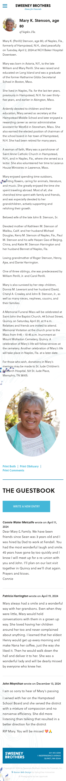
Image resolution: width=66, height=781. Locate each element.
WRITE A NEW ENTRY (26, 506)
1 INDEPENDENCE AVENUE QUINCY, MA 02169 (49, 757)
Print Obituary (29, 466)
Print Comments (13, 470)
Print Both (9, 466)
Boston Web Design (22, 772)
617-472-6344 (55, 752)
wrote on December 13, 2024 (42, 683)
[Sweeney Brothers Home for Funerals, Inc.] (33, 7)
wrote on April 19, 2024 (43, 596)
